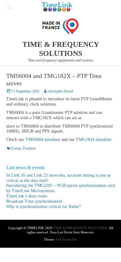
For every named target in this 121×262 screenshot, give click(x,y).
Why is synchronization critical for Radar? (43, 206)
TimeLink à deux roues (26, 196)
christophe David (60, 91)
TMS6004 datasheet (42, 139)
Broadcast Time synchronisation (34, 201)
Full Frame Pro (66, 239)
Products (29, 148)
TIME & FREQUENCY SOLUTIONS (80, 228)
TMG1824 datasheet (93, 139)
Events (16, 148)
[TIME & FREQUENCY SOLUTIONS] (57, 7)
